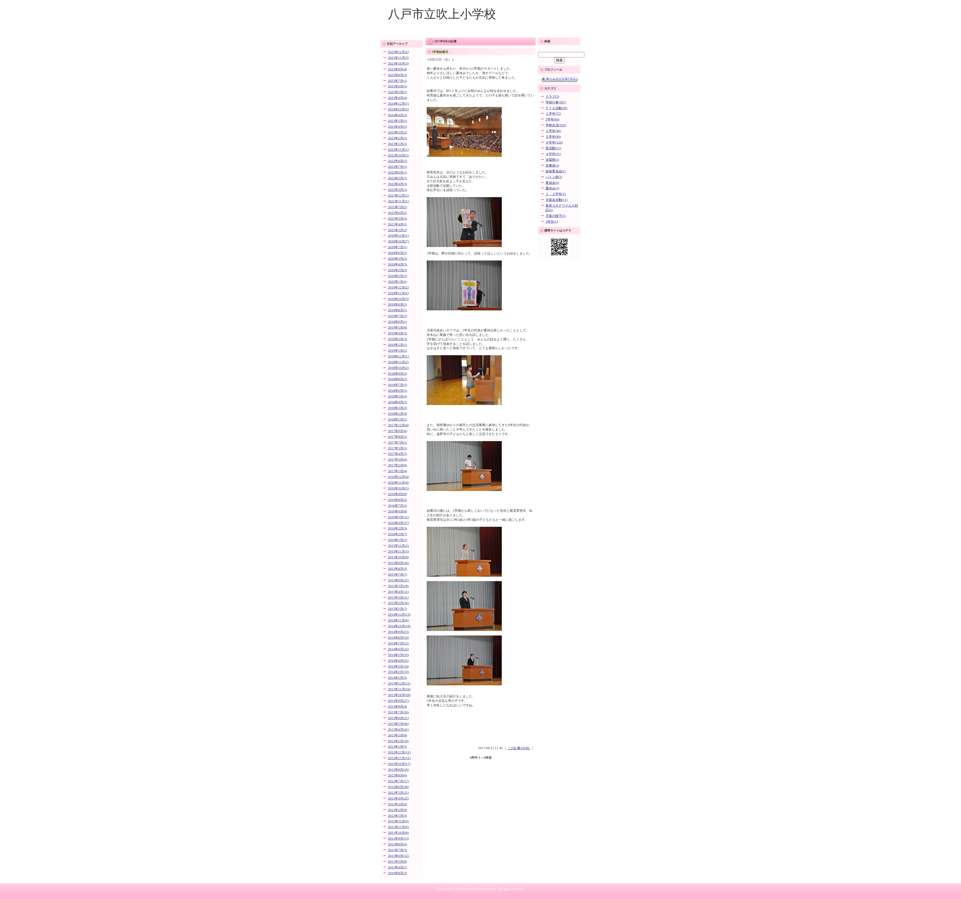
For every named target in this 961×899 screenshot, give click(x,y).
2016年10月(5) (398, 488)
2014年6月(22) (398, 649)
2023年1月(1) (397, 144)
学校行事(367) (556, 102)
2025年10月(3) (398, 63)
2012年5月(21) (398, 793)
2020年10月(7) (398, 241)
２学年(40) (553, 131)
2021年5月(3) (397, 218)
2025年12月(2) (398, 52)
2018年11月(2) (398, 362)
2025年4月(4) (397, 98)
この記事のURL (519, 748)
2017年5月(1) (397, 448)
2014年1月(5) (397, 678)
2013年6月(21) (398, 718)
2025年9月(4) (397, 69)
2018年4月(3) (397, 402)
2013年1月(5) (397, 746)
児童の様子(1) (556, 216)
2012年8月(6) (397, 775)
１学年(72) (553, 113)
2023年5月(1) (397, 121)
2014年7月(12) (398, 643)
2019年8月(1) (397, 310)
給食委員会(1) (556, 171)
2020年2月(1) (397, 276)
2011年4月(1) (397, 867)
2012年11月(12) (399, 758)
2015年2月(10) (398, 603)
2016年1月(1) (397, 540)
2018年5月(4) (397, 396)
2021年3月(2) (397, 230)
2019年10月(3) (398, 299)
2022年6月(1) (397, 172)
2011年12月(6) (398, 821)
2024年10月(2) (398, 109)
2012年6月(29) (398, 787)
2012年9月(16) (398, 770)
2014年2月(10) (398, 672)
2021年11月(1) (398, 201)
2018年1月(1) (397, 419)
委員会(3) (552, 183)
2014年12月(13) (399, 614)
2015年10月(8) (398, 557)
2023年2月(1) (397, 138)
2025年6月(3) (397, 86)
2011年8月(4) (397, 844)
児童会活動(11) (556, 200)
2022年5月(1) (397, 178)
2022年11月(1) (398, 150)
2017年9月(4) (397, 431)
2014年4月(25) (398, 661)
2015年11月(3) (398, 551)
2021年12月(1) (398, 195)
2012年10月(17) (399, 764)
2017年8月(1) (397, 437)
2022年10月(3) (398, 155)
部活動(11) (553, 148)
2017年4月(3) (397, 454)
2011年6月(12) (398, 856)
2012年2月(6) (397, 810)
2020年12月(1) (398, 235)
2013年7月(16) (398, 712)
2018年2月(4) (397, 414)
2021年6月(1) (397, 213)
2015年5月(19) (398, 586)
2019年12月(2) (398, 287)
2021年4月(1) (397, 224)
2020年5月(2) (397, 259)
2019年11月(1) (398, 293)
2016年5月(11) (398, 517)
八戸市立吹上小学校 (442, 14)
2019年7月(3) (397, 316)
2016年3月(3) (397, 528)
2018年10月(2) (398, 368)
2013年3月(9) (397, 735)
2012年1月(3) (397, 816)
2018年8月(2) (397, 379)
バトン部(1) (554, 177)
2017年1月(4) (397, 471)
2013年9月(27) (398, 701)
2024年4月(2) (397, 115)
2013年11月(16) (399, 689)
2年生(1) (552, 221)
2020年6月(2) (397, 253)
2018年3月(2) (397, 408)
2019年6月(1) (397, 322)
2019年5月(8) (397, 327)
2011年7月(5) (397, 850)
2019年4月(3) (397, 333)
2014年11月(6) (398, 620)
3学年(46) (552, 119)
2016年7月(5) (397, 505)
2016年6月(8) (397, 511)
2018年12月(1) (398, 356)
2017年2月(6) (397, 465)
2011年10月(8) (398, 833)
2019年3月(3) (397, 339)
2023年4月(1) (397, 127)
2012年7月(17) (398, 781)
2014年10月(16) (399, 626)
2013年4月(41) (398, 729)
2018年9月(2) (397, 373)
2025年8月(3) (397, 75)
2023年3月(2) (397, 132)
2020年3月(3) (397, 270)
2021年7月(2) (397, 207)
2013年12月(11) (399, 683)
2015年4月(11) (398, 592)
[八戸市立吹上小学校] (480, 34)
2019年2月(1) (397, 345)
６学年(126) (554, 142)
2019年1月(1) (397, 350)
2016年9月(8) (397, 494)
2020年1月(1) (397, 282)
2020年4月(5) (397, 264)
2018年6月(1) (397, 391)
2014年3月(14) (398, 666)
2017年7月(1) (397, 442)
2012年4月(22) (398, 798)
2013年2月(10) (398, 741)
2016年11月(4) (398, 482)
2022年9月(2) (397, 161)
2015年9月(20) (398, 563)
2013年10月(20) (399, 695)
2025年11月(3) (398, 58)
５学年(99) (553, 137)
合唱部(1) (552, 160)
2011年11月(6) (398, 827)
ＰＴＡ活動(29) (556, 108)
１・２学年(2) (556, 194)
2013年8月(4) (397, 706)
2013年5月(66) (398, 724)
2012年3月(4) (397, 804)
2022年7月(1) (397, 167)
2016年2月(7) (397, 534)
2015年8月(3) (397, 569)
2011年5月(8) (397, 861)
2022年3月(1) (397, 190)
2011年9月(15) (398, 838)
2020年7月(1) (397, 247)
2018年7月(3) (397, 385)
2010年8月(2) (397, 873)
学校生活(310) (556, 125)
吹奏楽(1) (552, 165)
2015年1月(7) (397, 609)
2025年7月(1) (397, 81)
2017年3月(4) (397, 459)
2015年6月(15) (398, 580)
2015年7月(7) (397, 574)
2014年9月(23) (398, 632)
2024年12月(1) (398, 103)
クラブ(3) (552, 96)
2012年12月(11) (399, 752)
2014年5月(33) (398, 655)
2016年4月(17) (398, 523)
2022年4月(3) (397, 184)
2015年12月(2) (398, 546)
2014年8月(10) (398, 637)
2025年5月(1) (397, 92)
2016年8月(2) (397, 500)
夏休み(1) (552, 188)
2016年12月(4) (398, 477)
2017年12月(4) (398, 425)
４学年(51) (553, 154)
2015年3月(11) (398, 597)
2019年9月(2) (397, 304)
